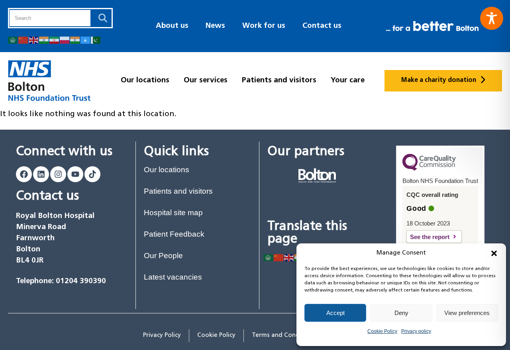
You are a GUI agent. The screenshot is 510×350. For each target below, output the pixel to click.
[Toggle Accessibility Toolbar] (491, 18)
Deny (401, 312)
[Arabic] (13, 39)
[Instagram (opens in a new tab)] (58, 174)
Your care (348, 80)
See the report (436, 236)
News (215, 26)
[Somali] (85, 39)
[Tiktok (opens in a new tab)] (92, 174)
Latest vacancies (173, 277)
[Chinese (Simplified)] (23, 39)
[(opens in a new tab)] (317, 175)
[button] (494, 253)
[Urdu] (96, 39)
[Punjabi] (75, 39)
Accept (335, 312)
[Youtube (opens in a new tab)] (75, 174)
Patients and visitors (279, 80)
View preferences (467, 312)
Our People (163, 255)
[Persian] (54, 39)
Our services (206, 80)
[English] (34, 39)
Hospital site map (173, 212)
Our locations (145, 80)
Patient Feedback (174, 234)
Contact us (321, 26)
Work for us (263, 26)
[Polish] (65, 39)
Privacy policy (416, 331)
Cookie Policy (382, 331)
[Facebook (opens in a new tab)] (24, 174)
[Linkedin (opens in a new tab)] (41, 174)
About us (172, 26)
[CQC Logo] (429, 168)
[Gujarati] (44, 39)
